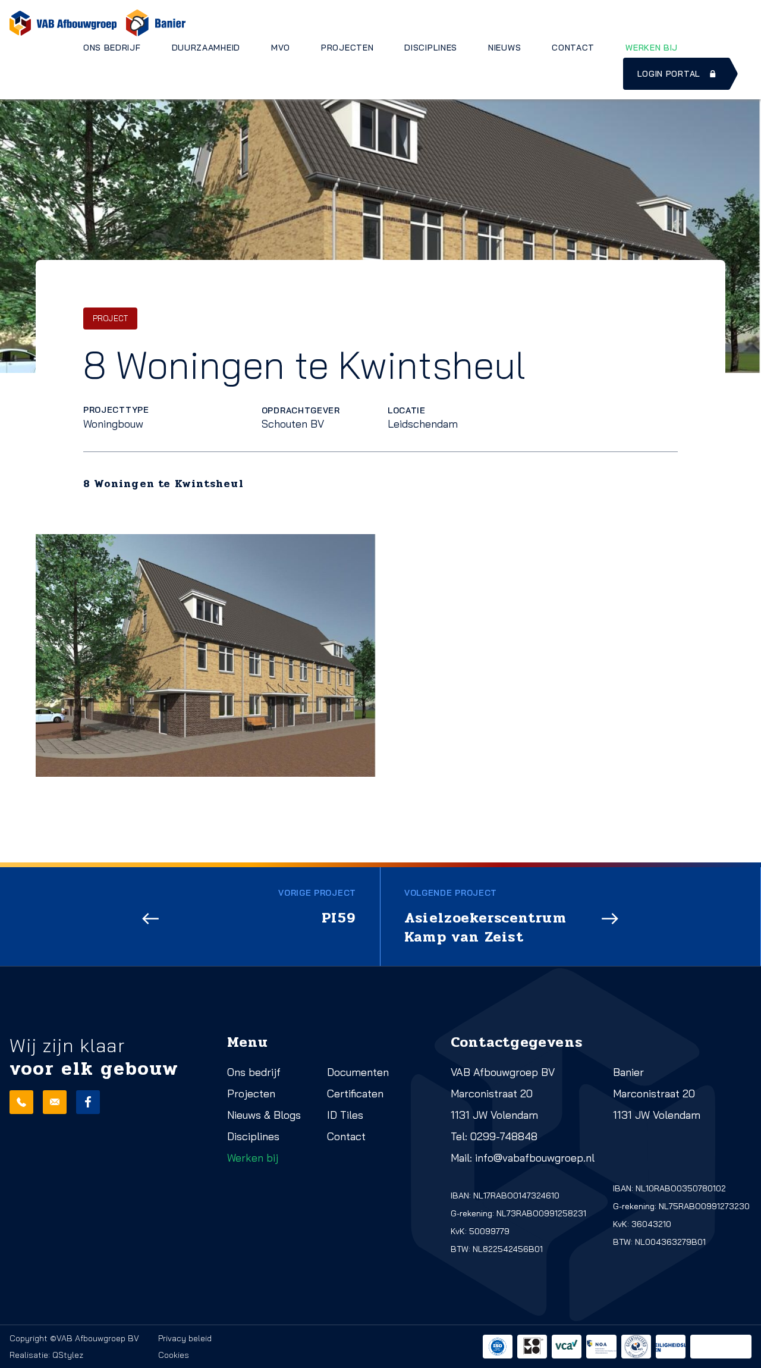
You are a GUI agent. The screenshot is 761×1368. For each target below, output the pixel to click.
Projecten (347, 47)
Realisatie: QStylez (46, 1355)
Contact (573, 47)
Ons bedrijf (112, 47)
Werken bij (651, 47)
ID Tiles (345, 1115)
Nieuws (504, 47)
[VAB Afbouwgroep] (63, 23)
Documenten (358, 1072)
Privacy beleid (185, 1338)
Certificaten (355, 1093)
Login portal (668, 73)
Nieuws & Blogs (264, 1115)
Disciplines (430, 47)
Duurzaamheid (206, 47)
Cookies (173, 1355)
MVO (280, 47)
